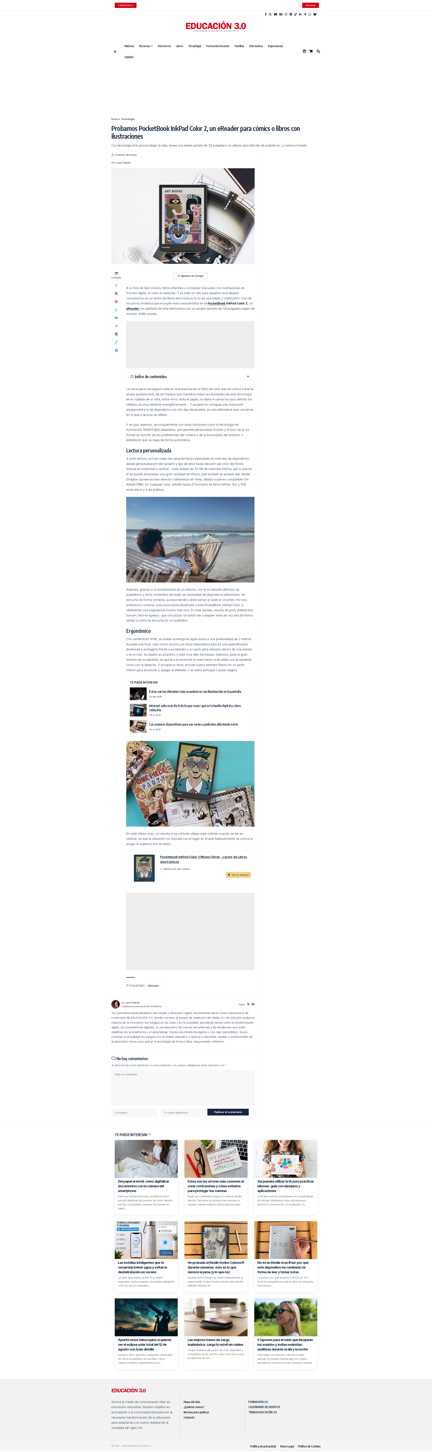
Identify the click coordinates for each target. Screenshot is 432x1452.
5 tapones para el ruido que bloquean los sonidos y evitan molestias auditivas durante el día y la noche (285, 1344)
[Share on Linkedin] (116, 318)
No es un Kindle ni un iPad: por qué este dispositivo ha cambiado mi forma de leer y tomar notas (282, 1267)
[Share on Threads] (116, 334)
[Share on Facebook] (116, 285)
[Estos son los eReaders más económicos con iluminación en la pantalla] (138, 693)
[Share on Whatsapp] (116, 310)
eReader (133, 308)
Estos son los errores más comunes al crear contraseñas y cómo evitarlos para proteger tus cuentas (216, 1186)
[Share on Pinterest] (116, 301)
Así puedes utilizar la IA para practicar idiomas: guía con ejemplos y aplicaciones (285, 1186)
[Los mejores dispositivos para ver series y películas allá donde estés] (138, 726)
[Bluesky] (314, 14)
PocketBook (217, 303)
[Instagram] (286, 14)
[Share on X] (116, 293)
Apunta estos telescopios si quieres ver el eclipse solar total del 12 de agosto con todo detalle (144, 1344)
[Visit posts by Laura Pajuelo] (115, 1004)
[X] (270, 14)
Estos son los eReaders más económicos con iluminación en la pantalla (195, 691)
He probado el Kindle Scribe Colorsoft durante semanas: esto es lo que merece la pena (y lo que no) (216, 1267)
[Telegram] (305, 14)
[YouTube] (275, 14)
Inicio (114, 119)
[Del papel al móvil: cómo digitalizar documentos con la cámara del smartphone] (146, 1159)
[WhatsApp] (310, 14)
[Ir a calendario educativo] (304, 51)
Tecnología (127, 119)
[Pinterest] (291, 14)
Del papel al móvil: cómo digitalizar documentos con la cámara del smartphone (143, 1186)
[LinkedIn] (300, 14)
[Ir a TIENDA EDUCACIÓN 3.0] (311, 51)
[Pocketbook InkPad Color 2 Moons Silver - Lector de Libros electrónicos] (143, 868)
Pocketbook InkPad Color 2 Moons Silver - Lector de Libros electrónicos (203, 859)
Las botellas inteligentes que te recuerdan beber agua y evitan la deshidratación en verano (142, 1267)
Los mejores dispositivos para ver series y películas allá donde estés (193, 724)
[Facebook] (265, 14)
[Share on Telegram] (116, 326)
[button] (318, 51)
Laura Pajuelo (123, 162)
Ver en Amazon (240, 874)
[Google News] (280, 14)
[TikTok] (295, 14)
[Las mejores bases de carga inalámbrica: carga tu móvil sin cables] (215, 1317)
